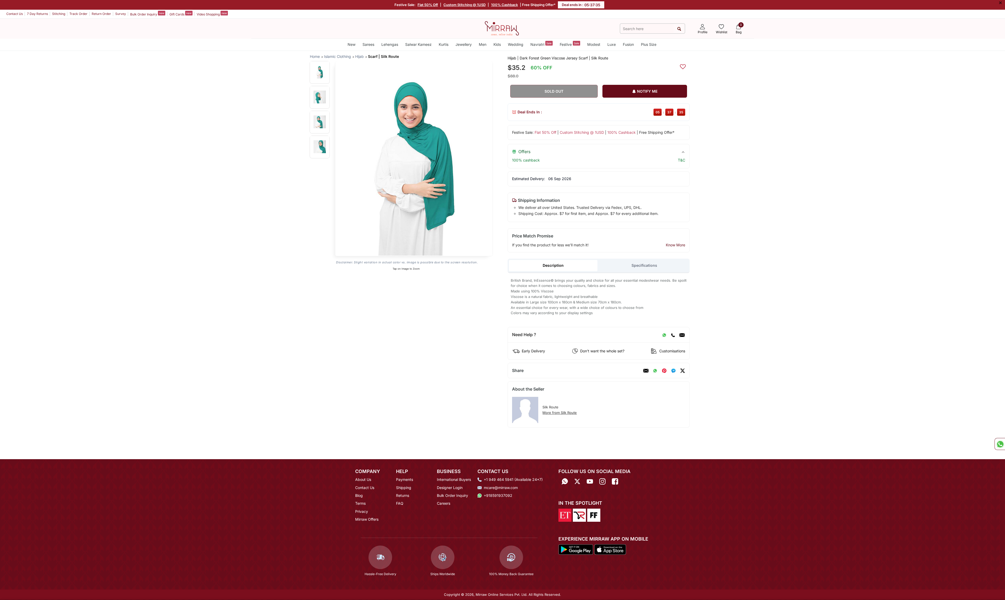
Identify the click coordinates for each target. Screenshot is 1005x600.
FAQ (399, 503)
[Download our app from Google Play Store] (575, 549)
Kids (497, 44)
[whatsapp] (655, 370)
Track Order (78, 14)
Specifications (644, 265)
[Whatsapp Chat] (1000, 444)
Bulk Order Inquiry (147, 14)
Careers (443, 503)
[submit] (679, 29)
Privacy (361, 511)
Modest (593, 44)
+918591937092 (498, 495)
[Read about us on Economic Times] (565, 514)
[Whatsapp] (564, 481)
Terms (360, 503)
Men (482, 44)
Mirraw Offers (366, 519)
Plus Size (648, 44)
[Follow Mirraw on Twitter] (577, 481)
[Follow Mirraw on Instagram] (602, 481)
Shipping (403, 487)
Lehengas (389, 44)
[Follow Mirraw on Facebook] (615, 481)
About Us (363, 479)
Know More (675, 245)
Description (553, 265)
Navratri (541, 44)
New (351, 44)
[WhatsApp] (664, 334)
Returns (402, 495)
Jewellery (463, 44)
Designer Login (450, 487)
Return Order (101, 14)
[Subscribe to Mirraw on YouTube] (590, 481)
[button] (319, 72)
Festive (569, 44)
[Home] (502, 28)
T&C (681, 160)
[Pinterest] (664, 370)
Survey (120, 14)
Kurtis (443, 44)
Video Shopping (212, 14)
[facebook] (673, 370)
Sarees (368, 44)
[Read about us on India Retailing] (579, 514)
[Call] (673, 334)
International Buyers (454, 479)
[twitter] (682, 370)
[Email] (682, 334)
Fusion (628, 44)
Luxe (611, 44)
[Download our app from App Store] (610, 549)
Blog (359, 495)
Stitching (58, 14)
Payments (404, 479)
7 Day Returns (37, 14)
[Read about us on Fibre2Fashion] (593, 514)
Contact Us (14, 14)
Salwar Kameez (418, 44)
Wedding (515, 44)
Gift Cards (180, 14)
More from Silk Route (559, 412)
